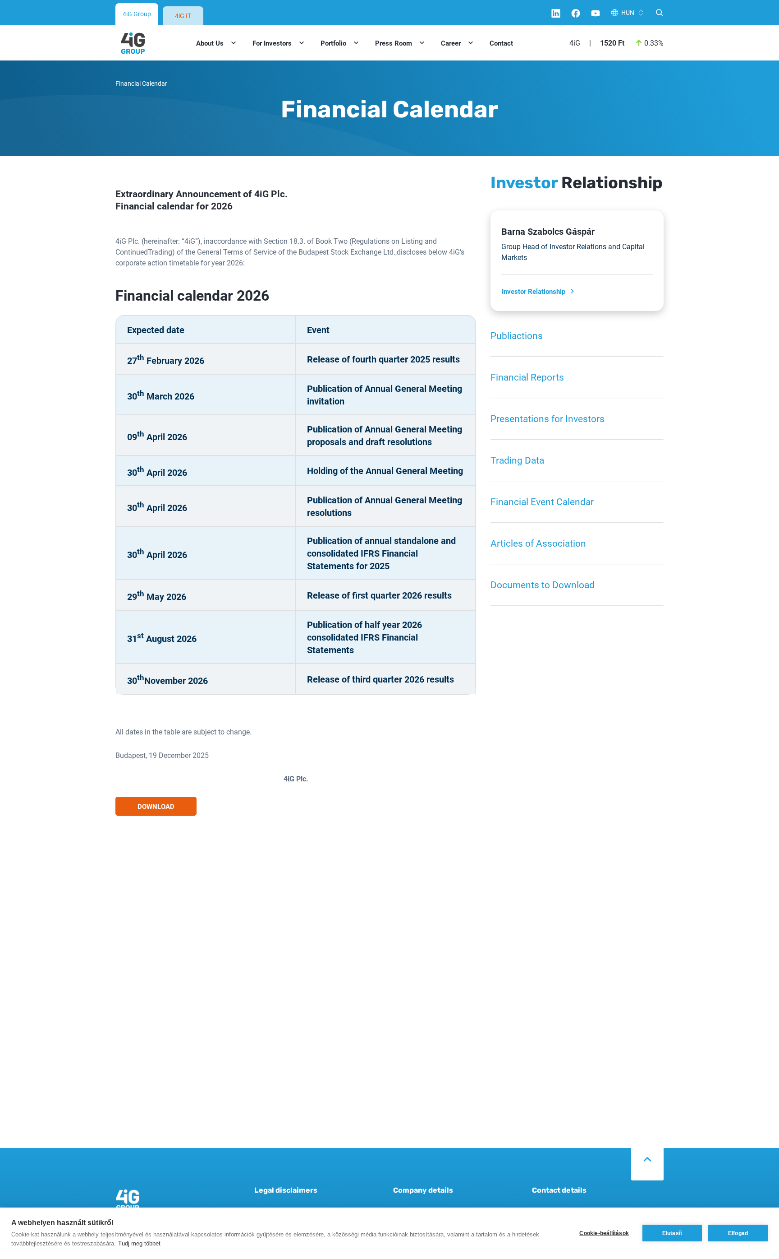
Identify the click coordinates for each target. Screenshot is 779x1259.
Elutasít (672, 1233)
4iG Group (137, 13)
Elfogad (738, 1233)
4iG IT (183, 15)
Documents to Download (542, 584)
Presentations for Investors (547, 418)
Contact (501, 42)
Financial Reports (527, 377)
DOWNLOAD (155, 806)
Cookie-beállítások (604, 1233)
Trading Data (517, 460)
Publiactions (516, 335)
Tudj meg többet (139, 1243)
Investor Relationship (533, 291)
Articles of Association (538, 543)
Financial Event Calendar (542, 501)
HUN (627, 12)
